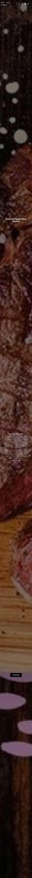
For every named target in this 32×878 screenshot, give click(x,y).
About (8, 2)
